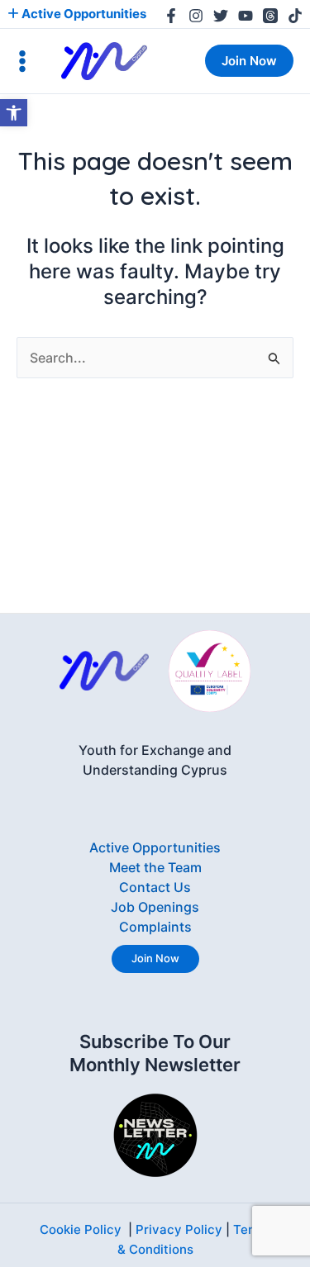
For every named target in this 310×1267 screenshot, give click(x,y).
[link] (13, 112)
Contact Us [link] (155, 887)
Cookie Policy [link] (81, 1229)
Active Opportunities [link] (82, 13)
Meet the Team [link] (155, 867)
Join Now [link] (155, 958)
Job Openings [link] (155, 907)
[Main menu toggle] (22, 61)
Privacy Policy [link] (179, 1229)
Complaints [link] (155, 926)
